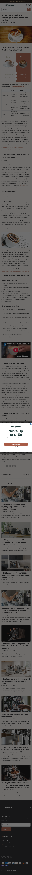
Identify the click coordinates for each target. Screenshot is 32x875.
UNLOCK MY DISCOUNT (16, 444)
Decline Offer (16, 446)
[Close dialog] (31, 424)
